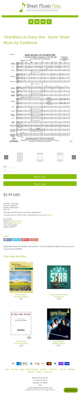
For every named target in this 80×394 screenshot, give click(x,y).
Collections (53, 369)
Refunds (31, 372)
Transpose (14, 369)
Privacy (39, 372)
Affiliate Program (32, 369)
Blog (22, 369)
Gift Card (62, 369)
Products (43, 369)
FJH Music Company (16, 221)
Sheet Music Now (39, 389)
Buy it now (40, 183)
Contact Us (48, 372)
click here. (50, 215)
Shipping (71, 369)
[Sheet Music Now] (40, 7)
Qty (4, 166)
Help (7, 369)
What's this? (17, 223)
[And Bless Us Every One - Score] (19, 157)
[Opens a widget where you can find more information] (71, 390)
